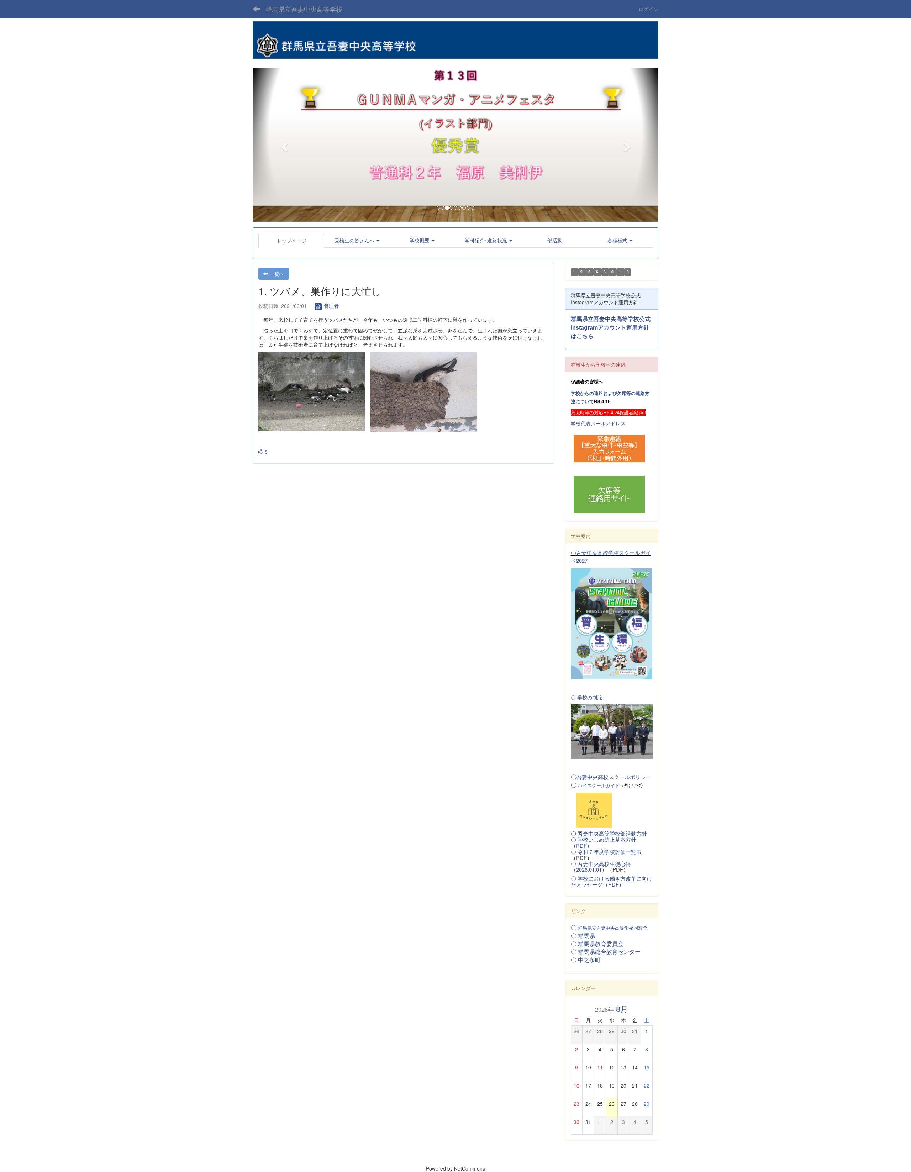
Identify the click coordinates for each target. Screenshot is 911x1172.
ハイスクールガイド (599, 785)
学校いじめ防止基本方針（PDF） (603, 842)
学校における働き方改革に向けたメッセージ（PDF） (611, 881)
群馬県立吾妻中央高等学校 (303, 9)
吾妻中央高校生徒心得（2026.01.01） (601, 866)
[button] (283, 145)
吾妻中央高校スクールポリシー (613, 777)
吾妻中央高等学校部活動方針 (612, 833)
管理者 (330, 305)
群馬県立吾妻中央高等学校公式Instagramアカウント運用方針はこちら (611, 327)
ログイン (648, 8)
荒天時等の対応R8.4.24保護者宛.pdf (608, 412)
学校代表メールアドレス (598, 423)
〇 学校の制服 (586, 697)
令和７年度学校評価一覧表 (610, 851)
